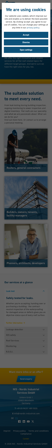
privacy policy (33, 27)
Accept (26, 34)
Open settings (26, 49)
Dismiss (26, 42)
